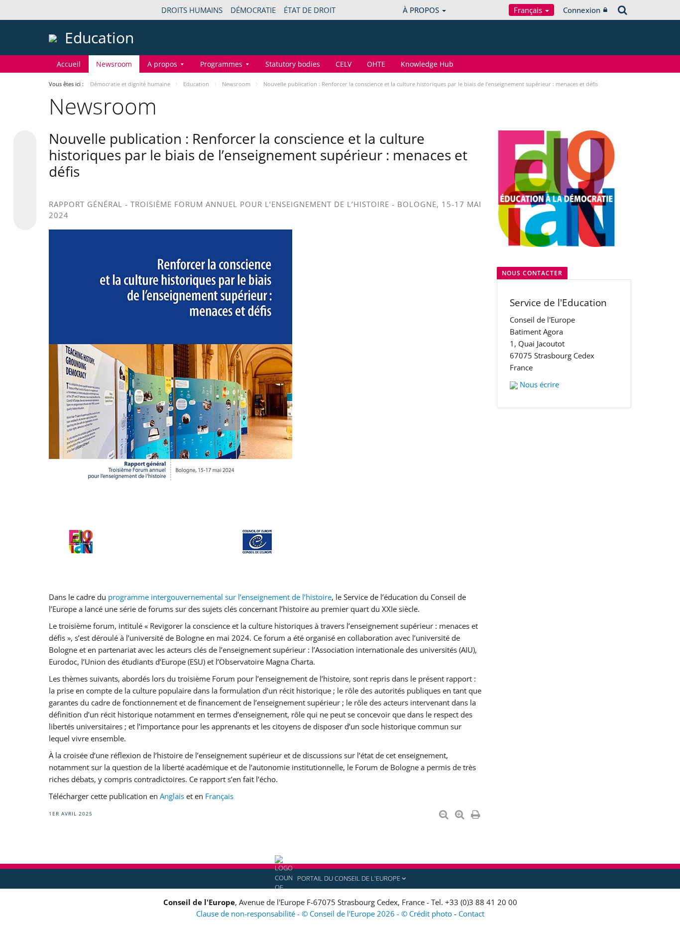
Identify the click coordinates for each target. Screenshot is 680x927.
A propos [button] (162, 64)
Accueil (69, 64)
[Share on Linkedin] (24, 199)
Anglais (172, 796)
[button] (340, 879)
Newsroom (114, 64)
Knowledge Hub (427, 64)
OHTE (376, 64)
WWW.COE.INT (74, 9)
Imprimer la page (476, 812)
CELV (343, 64)
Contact (471, 914)
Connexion (581, 10)
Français (529, 10)
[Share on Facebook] (24, 180)
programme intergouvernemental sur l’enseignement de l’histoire (220, 597)
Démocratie (253, 10)
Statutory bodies (292, 64)
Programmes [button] (221, 64)
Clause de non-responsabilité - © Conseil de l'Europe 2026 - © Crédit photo (325, 914)
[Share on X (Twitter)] (24, 161)
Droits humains (192, 10)
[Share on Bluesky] (24, 142)
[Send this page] (24, 218)
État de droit (310, 10)
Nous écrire (539, 384)
